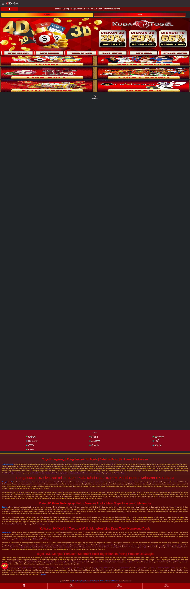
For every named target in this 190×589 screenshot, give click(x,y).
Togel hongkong (7, 464)
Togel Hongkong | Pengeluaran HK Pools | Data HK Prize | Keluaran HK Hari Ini (94, 581)
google (43, 574)
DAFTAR (47, 14)
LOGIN (140, 14)
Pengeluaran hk (7, 482)
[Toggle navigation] (3, 3)
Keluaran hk (6, 532)
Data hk (4, 507)
